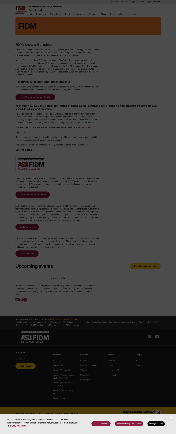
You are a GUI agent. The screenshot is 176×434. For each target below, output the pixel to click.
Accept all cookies (101, 424)
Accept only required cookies (129, 424)
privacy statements (18, 426)
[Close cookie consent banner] (171, 418)
